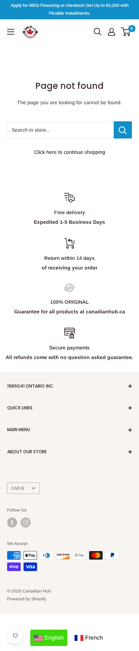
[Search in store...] (123, 129)
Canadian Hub (36, 591)
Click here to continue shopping (69, 152)
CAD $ (17, 488)
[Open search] (98, 32)
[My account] (111, 32)
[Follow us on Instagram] (26, 523)
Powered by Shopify (26, 598)
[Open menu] (10, 32)
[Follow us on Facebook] (12, 523)
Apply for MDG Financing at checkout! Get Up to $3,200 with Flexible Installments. (70, 9)
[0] (126, 31)
